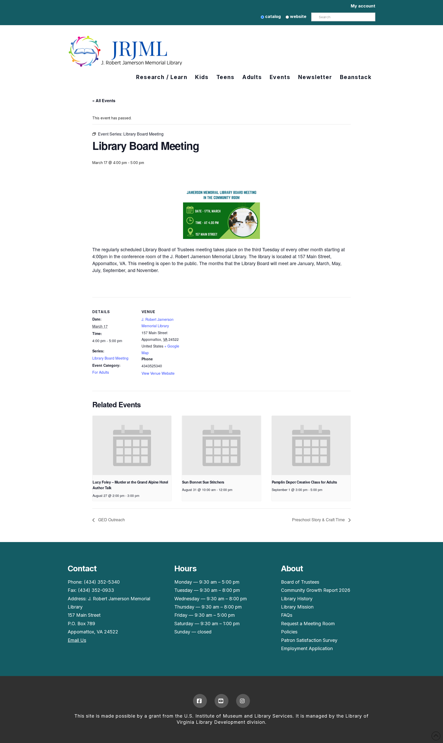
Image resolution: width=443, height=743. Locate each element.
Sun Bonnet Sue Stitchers (203, 482)
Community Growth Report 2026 (315, 590)
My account (363, 5)
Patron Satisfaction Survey (309, 640)
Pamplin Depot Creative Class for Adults (304, 482)
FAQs (286, 615)
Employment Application (307, 648)
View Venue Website (158, 373)
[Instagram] (243, 701)
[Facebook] (200, 701)
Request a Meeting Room (308, 623)
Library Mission (297, 607)
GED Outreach (111, 520)
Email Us (77, 640)
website (297, 16)
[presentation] (132, 445)
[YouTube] (221, 701)
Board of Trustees (300, 582)
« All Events (103, 100)
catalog (272, 16)
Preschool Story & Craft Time (319, 520)
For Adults (100, 372)
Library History (297, 598)
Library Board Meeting (110, 358)
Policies (289, 631)
